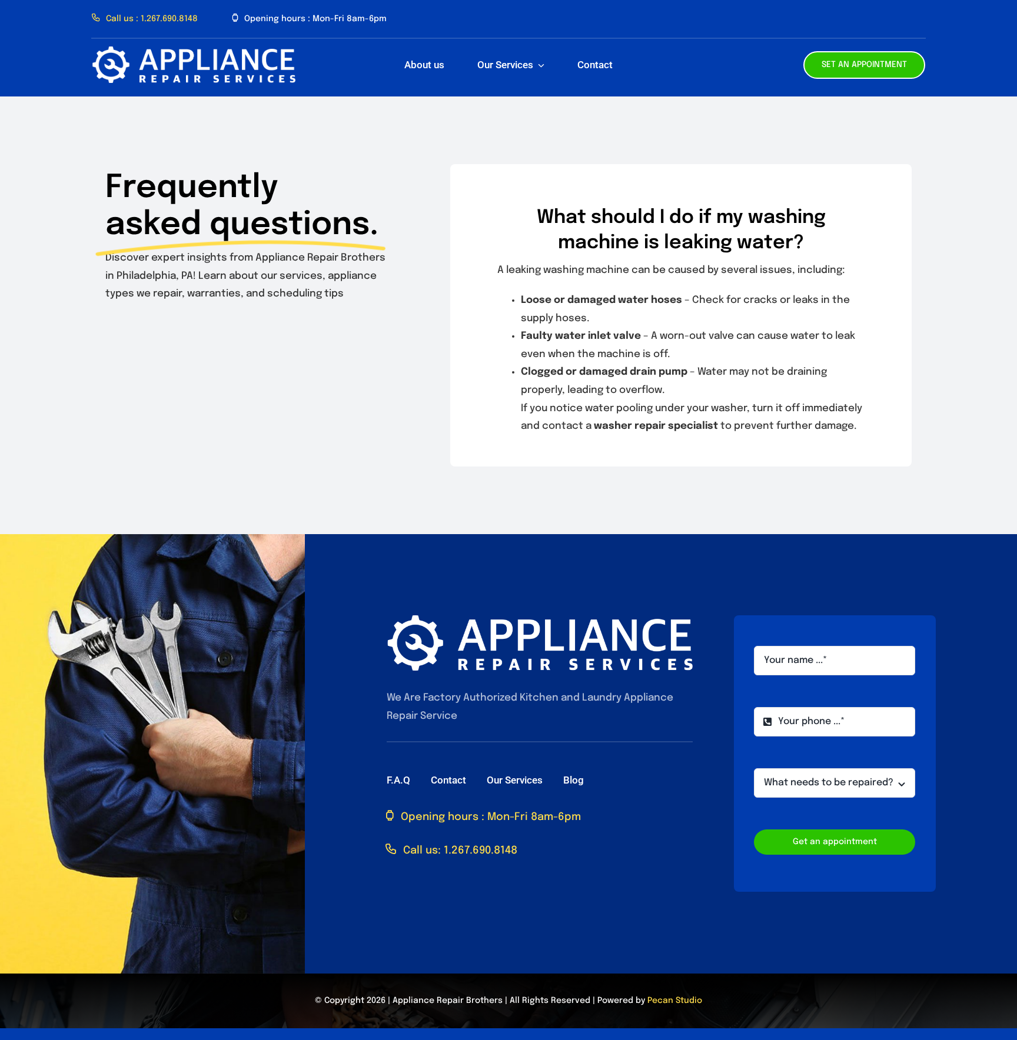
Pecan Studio (674, 1000)
